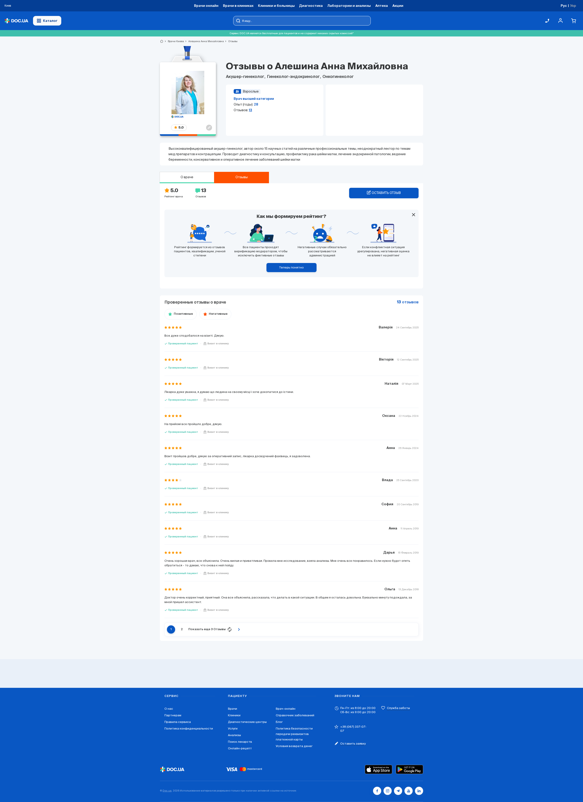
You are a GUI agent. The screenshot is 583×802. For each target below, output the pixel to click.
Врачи (232, 708)
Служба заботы (398, 708)
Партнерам (172, 715)
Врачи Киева (174, 41)
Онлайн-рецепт (240, 748)
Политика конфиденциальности (188, 728)
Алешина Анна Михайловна (204, 41)
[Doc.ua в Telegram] (398, 791)
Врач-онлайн (285, 708)
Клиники (234, 715)
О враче (187, 177)
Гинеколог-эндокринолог (293, 77)
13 (250, 110)
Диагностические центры (247, 722)
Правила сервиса (177, 722)
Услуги (233, 728)
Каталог (50, 21)
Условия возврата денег (294, 746)
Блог (279, 722)
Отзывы (241, 177)
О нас (168, 708)
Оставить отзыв (386, 193)
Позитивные (183, 313)
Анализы (234, 735)
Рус (564, 6)
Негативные (218, 313)
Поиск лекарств (240, 741)
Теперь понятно (291, 267)
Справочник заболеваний (295, 715)
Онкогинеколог (338, 77)
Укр (573, 6)
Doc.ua (167, 790)
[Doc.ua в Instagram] (388, 791)
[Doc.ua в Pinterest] (419, 791)
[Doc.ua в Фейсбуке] (377, 791)
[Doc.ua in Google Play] (409, 769)
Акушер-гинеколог (245, 77)
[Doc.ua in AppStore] (378, 769)
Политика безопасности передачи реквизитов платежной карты (294, 734)
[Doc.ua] (16, 20)
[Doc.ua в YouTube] (408, 791)
